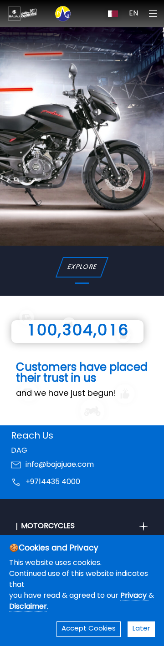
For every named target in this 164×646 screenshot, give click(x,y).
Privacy (134, 596)
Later (141, 629)
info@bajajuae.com (60, 465)
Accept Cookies (89, 629)
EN (133, 13)
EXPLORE (81, 267)
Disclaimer (28, 607)
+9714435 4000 (53, 482)
